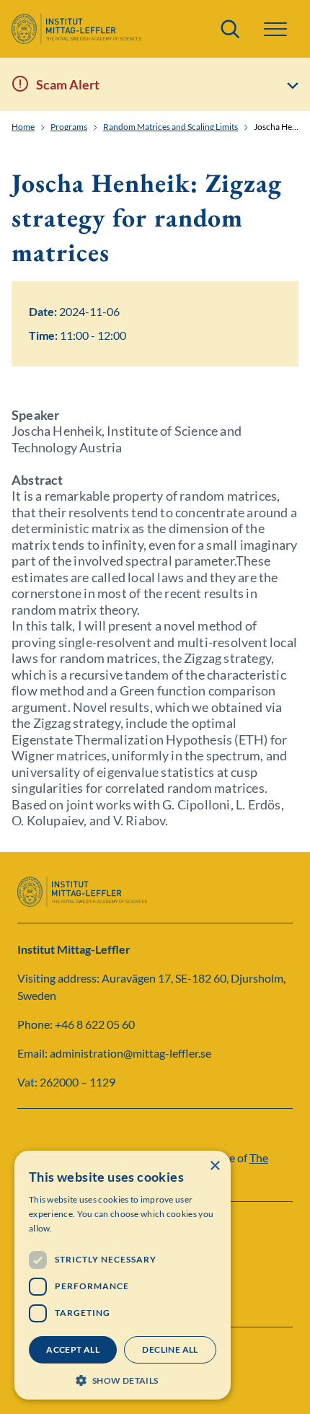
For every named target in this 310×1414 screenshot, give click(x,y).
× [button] (214, 1166)
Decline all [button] (170, 1349)
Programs (68, 127)
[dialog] (122, 1275)
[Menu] (275, 29)
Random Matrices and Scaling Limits (170, 127)
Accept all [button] (72, 1349)
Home (23, 127)
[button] (122, 1379)
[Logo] (76, 29)
